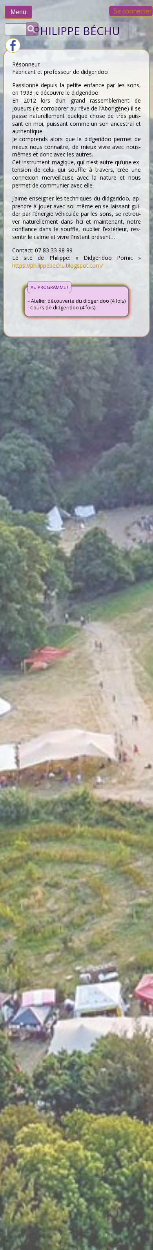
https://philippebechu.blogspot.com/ (57, 265)
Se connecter (133, 11)
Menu (18, 12)
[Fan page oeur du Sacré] (13, 50)
